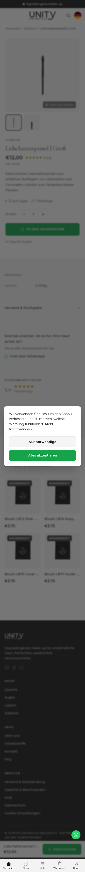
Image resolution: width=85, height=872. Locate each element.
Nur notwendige (42, 442)
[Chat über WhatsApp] (75, 834)
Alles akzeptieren (42, 455)
